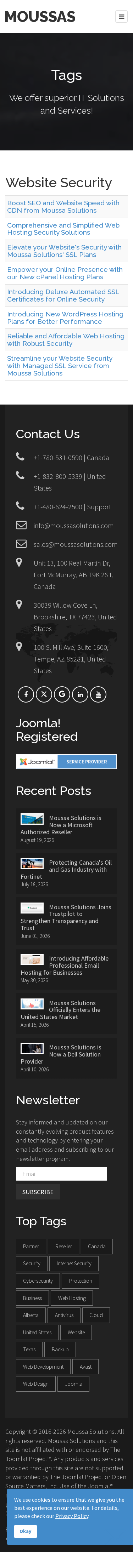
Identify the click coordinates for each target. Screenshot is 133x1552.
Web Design (36, 1383)
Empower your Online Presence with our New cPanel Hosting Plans (65, 273)
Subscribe (38, 1192)
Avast (86, 1366)
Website (76, 1332)
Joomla (73, 1383)
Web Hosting (72, 1298)
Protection (80, 1280)
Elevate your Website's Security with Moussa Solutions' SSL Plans (64, 250)
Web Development (43, 1366)
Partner (31, 1246)
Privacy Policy (71, 1515)
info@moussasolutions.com (74, 525)
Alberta (31, 1315)
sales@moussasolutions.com (76, 544)
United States (37, 1332)
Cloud (96, 1315)
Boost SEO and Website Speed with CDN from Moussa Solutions (63, 206)
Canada (97, 1246)
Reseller (63, 1246)
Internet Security (74, 1263)
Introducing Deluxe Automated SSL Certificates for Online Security (63, 295)
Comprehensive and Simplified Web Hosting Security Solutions (63, 228)
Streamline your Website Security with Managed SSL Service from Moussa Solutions (59, 365)
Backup (60, 1349)
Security (31, 1263)
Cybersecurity (38, 1280)
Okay (26, 1531)
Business (32, 1298)
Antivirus (64, 1315)
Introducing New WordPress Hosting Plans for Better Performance (65, 317)
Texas (29, 1349)
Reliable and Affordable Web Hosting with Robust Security (65, 339)
